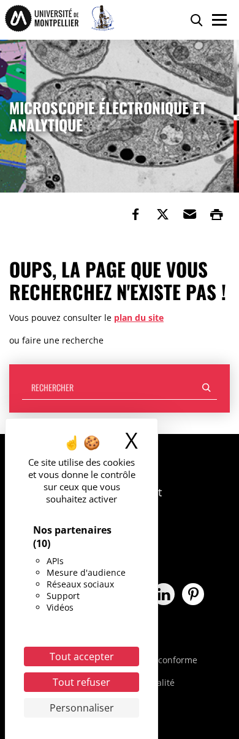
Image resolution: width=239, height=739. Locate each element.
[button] (189, 214)
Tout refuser (81, 682)
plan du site (139, 317)
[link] (135, 214)
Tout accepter (82, 656)
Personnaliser (82, 708)
